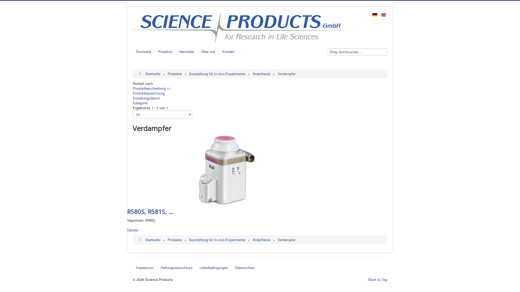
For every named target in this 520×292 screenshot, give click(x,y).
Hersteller (186, 51)
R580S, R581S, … (150, 211)
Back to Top (377, 279)
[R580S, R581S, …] (226, 169)
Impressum (145, 267)
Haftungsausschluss (177, 267)
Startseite (143, 51)
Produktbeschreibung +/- (152, 88)
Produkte (165, 51)
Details (132, 230)
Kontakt (228, 51)
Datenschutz (245, 267)
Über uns (208, 51)
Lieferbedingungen (214, 267)
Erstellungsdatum (146, 98)
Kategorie (140, 102)
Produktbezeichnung (149, 93)
